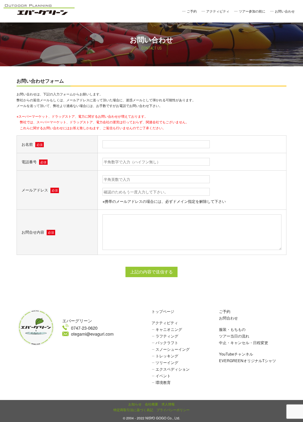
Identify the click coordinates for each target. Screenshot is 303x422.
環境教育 (163, 382)
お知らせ (135, 404)
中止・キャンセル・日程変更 (243, 342)
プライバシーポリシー (173, 409)
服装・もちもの (232, 329)
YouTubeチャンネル (236, 354)
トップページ (163, 311)
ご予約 (192, 11)
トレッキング (167, 356)
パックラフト (167, 342)
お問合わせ (228, 318)
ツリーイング (167, 362)
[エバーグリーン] (39, 8)
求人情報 (168, 404)
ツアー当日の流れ (234, 336)
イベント (163, 375)
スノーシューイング (173, 349)
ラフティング (167, 336)
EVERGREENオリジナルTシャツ (247, 360)
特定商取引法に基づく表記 (133, 409)
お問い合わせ (285, 11)
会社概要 (151, 404)
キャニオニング (169, 329)
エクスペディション (173, 369)
